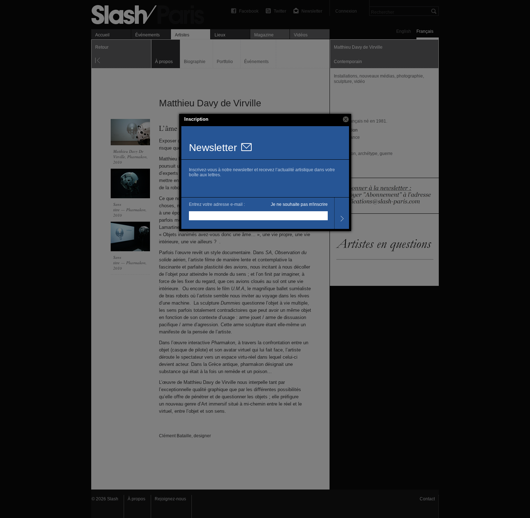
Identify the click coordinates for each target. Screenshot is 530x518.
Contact (427, 498)
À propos (136, 498)
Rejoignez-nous (170, 498)
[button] (346, 119)
